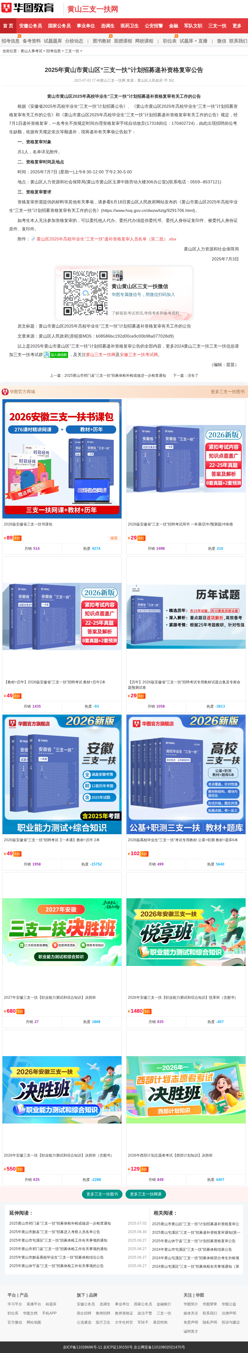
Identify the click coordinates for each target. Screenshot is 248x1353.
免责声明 (191, 1322)
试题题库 (53, 40)
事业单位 (86, 25)
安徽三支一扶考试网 (139, 354)
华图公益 (229, 1304)
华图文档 (30, 1313)
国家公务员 (59, 25)
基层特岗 (160, 1322)
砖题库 (51, 1304)
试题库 (186, 40)
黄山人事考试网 (30, 9)
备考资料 (32, 40)
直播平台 (34, 1304)
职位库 (13, 1313)
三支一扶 (217, 25)
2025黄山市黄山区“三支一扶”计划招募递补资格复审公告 (195, 1225)
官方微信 (15, 1322)
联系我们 (210, 1313)
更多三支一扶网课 (146, 1194)
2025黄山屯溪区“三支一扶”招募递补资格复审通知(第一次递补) (196, 1233)
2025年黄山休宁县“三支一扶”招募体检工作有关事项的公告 (56, 1266)
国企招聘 (84, 1313)
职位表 (170, 40)
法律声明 (229, 1313)
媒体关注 (191, 1313)
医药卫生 (130, 25)
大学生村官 (124, 1322)
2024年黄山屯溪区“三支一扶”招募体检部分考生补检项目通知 (195, 1259)
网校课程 (144, 40)
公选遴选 (84, 1322)
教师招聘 (103, 1313)
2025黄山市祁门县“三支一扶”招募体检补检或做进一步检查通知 (115, 375)
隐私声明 (210, 1322)
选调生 (108, 25)
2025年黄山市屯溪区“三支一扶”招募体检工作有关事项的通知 (58, 1240)
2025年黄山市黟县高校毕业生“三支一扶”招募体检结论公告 (56, 1257)
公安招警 (154, 25)
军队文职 (193, 25)
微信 (221, 40)
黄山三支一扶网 (92, 9)
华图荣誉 (210, 1304)
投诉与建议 (231, 1322)
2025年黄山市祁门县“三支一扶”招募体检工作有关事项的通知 (58, 1249)
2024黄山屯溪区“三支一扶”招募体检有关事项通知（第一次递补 (195, 1267)
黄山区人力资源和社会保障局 (57, 181)
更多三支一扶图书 (228, 391)
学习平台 (15, 1304)
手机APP (49, 1313)
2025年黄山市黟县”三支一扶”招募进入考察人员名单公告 (54, 1232)
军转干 (143, 1322)
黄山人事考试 (31, 51)
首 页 (8, 25)
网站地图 (34, 1322)
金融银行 (164, 1304)
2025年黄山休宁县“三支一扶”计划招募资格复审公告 (194, 1241)
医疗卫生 (103, 1322)
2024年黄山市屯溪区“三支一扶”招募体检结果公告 (192, 1249)
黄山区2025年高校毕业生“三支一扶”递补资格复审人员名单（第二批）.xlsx (106, 238)
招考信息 (11, 40)
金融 (173, 25)
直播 (202, 40)
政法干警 (145, 1313)
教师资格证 (124, 1313)
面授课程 (123, 40)
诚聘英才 (191, 1331)
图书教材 (102, 40)
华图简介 (191, 1304)
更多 (237, 25)
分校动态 (74, 40)
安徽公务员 (30, 25)
